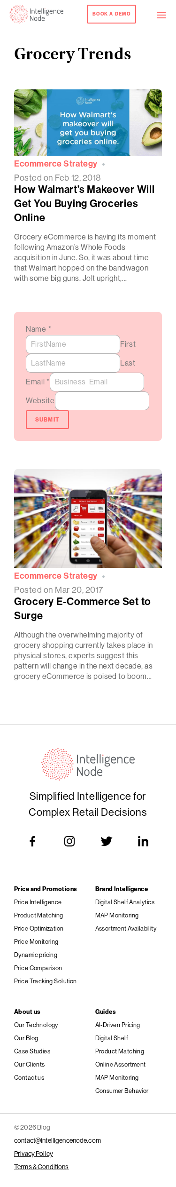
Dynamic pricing (35, 954)
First (128, 344)
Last (128, 362)
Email (38, 381)
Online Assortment (120, 1064)
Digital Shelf (111, 1038)
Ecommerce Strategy (56, 164)
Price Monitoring (36, 941)
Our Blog (26, 1038)
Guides (105, 1011)
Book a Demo (111, 14)
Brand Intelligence (121, 888)
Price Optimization (39, 928)
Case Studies (32, 1051)
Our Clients (29, 1064)
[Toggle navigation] (166, 14)
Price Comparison (38, 968)
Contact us (29, 1077)
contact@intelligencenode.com (57, 1140)
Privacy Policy (33, 1153)
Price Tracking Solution (45, 981)
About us (27, 1011)
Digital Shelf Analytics (125, 902)
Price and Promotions (45, 888)
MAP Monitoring (117, 915)
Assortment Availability (126, 928)
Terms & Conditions (41, 1167)
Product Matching (38, 915)
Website (40, 400)
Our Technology (36, 1024)
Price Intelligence (38, 902)
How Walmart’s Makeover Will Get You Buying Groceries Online (84, 203)
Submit (47, 419)
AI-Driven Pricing (117, 1024)
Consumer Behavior (122, 1090)
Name (38, 329)
